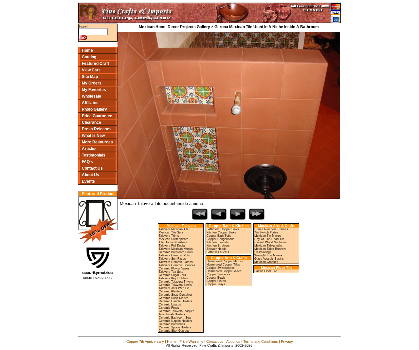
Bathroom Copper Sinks (223, 229)
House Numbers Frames (271, 229)
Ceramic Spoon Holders (175, 327)
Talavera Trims (169, 235)
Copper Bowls (216, 277)
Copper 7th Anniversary (145, 341)
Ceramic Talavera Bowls (175, 284)
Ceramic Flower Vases (174, 268)
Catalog (89, 57)
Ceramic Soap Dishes (174, 298)
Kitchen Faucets (218, 242)
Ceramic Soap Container (175, 294)
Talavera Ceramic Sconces (177, 265)
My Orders (91, 83)
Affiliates (90, 103)
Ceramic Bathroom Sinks (176, 252)
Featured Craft (95, 63)
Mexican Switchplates (174, 239)
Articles (89, 148)
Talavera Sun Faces (172, 258)
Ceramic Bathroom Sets (175, 317)
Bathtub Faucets (218, 252)
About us (233, 341)
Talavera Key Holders (173, 278)
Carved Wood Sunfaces (270, 242)
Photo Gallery (94, 109)
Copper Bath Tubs (219, 235)
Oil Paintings (262, 252)
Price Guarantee (97, 116)
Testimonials (93, 155)
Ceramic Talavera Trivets (176, 281)
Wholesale (91, 96)
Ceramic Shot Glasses (174, 330)
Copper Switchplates (221, 267)
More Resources (97, 142)
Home (87, 50)
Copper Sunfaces (218, 274)
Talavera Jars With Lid (174, 288)
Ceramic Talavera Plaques (176, 311)
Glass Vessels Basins (269, 258)
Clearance (91, 122)
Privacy (287, 341)
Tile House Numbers (173, 242)
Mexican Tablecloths (268, 245)
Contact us (215, 341)
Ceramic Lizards (170, 304)
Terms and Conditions (260, 341)
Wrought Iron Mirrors (268, 255)
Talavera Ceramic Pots (174, 255)
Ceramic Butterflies (172, 324)
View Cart (91, 70)
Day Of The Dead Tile (269, 239)
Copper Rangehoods (220, 239)
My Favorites (94, 89)
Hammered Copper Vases (224, 271)
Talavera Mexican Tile (174, 229)
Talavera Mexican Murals (176, 248)
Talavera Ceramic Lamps (176, 262)
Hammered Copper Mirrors (225, 261)
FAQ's (87, 161)
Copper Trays (216, 284)
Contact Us (92, 168)
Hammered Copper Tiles (223, 264)
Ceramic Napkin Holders (175, 320)
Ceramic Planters (170, 291)
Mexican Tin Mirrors (268, 235)
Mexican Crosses (266, 262)
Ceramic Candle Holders (175, 301)
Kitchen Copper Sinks (221, 232)
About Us (90, 175)
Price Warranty (191, 341)
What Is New (93, 135)
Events (88, 181)
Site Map (90, 76)
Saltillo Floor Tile (265, 271)
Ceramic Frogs (169, 307)
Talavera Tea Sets (171, 271)
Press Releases (97, 129)
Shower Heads (217, 248)
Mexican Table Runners (270, 248)
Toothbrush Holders (172, 314)
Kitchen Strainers (218, 245)
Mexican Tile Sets (171, 232)
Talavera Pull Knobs (172, 245)
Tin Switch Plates (266, 232)
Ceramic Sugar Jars (172, 275)
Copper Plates (216, 281)
